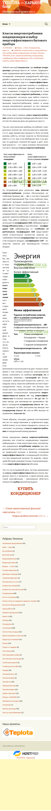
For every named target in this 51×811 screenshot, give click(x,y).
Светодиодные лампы (10, 655)
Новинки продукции (10, 612)
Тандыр (5, 670)
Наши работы (7, 609)
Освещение (7, 624)
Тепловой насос (8, 674)
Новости (5, 50)
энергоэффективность (18, 61)
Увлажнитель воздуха (10, 701)
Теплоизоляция (8, 678)
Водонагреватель (9, 559)
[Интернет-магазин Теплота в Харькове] (17, 732)
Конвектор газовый (10, 585)
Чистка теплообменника (11, 712)
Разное (5, 643)
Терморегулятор (8, 685)
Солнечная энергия (9, 662)
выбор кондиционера (21, 53)
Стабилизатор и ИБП (10, 666)
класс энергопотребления (21, 55)
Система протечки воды (11, 659)
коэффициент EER (9, 58)
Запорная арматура (9, 578)
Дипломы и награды (10, 574)
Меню (5, 24)
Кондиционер (34, 48)
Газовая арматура (9, 570)
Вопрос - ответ (22, 48)
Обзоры (5, 620)
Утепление (6, 705)
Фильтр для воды (9, 709)
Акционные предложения (12, 543)
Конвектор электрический (12, 589)
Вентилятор (7, 555)
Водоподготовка (8, 562)
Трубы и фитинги (9, 693)
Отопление (6, 628)
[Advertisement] (25, 784)
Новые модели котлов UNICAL (30, 515)
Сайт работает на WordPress (13, 746)
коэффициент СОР (25, 58)
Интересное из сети (10, 582)
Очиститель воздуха (10, 632)
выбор (9, 53)
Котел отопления (9, 597)
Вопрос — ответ (8, 566)
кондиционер (37, 55)
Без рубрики (7, 551)
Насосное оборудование (12, 605)
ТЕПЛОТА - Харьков (25, 757)
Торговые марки (8, 689)
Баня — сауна (7, 547)
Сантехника (6, 651)
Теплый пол (6, 682)
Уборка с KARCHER (9, 697)
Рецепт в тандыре (9, 647)
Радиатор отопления (10, 639)
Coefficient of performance (23, 50)
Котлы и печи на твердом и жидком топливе (19, 601)
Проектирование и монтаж (12, 635)
